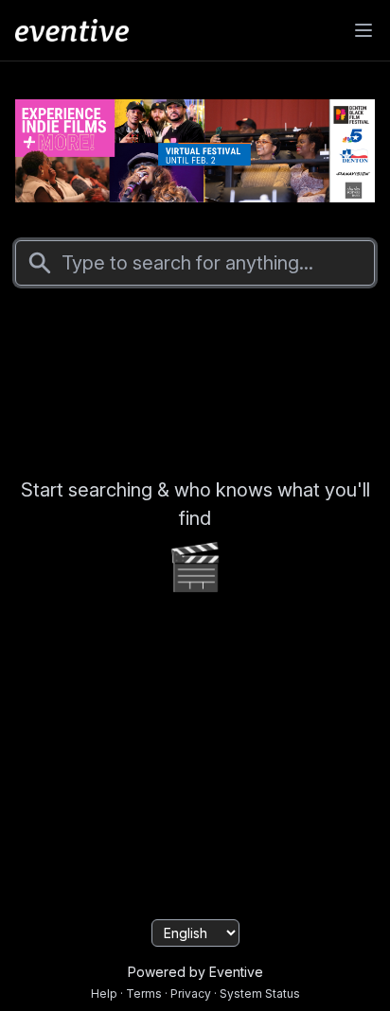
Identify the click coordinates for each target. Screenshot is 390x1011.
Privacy (190, 993)
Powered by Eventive (195, 972)
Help (104, 993)
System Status (260, 993)
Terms (144, 993)
